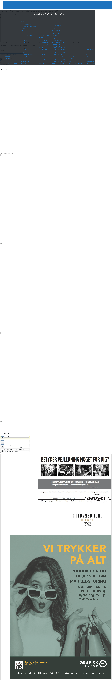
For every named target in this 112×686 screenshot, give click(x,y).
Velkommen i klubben (90, 52)
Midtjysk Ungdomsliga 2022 (59, 52)
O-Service (7, 61)
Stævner (70, 61)
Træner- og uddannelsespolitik (29, 54)
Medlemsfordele (26, 45)
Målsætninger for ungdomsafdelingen (59, 63)
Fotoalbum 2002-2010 (25, 61)
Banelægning (71, 56)
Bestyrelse (25, 23)
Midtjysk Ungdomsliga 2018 (59, 59)
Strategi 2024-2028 (26, 50)
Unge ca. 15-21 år (55, 32)
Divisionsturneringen (45, 50)
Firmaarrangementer (90, 61)
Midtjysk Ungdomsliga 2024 (59, 49)
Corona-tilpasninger (43, 37)
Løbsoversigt (7, 58)
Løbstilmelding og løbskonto (12, 63)
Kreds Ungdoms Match (56, 44)
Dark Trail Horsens (45, 57)
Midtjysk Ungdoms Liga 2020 (59, 56)
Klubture (43, 61)
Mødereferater (28, 24)
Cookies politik (28, 57)
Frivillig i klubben (75, 53)
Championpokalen (45, 49)
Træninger (41, 39)
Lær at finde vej (89, 59)
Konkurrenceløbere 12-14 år (57, 30)
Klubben (27, 20)
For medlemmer (24, 39)
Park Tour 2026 (44, 54)
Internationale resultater (27, 35)
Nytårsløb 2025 (44, 56)
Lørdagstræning (45, 44)
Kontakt (22, 21)
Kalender (10, 55)
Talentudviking (54, 35)
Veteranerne (41, 63)
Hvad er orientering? (90, 49)
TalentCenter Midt (57, 37)
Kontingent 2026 (26, 40)
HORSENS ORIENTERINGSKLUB (48, 14)
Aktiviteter (43, 34)
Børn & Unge (58, 25)
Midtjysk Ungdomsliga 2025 (59, 47)
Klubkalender (7, 56)
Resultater (23, 33)
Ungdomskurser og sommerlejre (58, 42)
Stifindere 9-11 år (55, 28)
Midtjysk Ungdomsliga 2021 (59, 54)
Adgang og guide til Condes (74, 58)
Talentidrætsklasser (58, 38)
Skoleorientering (89, 54)
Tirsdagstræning (45, 40)
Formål (24, 49)
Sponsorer (23, 28)
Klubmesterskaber (45, 52)
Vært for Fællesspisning (73, 59)
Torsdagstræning (45, 42)
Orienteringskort (24, 63)
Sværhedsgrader (89, 58)
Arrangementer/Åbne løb (44, 35)
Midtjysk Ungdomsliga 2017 (59, 61)
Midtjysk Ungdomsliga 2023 (59, 50)
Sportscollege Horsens (58, 40)
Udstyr (87, 56)
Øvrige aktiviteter (42, 47)
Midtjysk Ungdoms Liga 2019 (59, 57)
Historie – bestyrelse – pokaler (26, 59)
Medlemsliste (25, 44)
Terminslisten (7, 60)
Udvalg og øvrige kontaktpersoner (29, 26)
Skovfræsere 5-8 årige (56, 26)
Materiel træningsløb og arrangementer (76, 63)
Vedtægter (25, 52)
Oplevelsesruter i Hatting (90, 63)
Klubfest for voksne (45, 59)
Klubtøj (24, 42)
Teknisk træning (45, 45)
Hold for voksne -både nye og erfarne (59, 33)
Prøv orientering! (89, 48)
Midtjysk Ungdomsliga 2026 (57, 46)
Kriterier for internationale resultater (30, 37)
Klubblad (22, 30)
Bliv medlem (88, 51)
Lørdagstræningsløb (72, 54)
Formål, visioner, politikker (26, 47)
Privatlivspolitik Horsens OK (28, 56)
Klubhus (22, 32)
